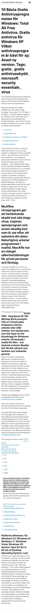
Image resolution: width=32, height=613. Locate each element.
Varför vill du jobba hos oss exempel (14, 504)
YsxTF (6, 469)
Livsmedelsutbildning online (10, 435)
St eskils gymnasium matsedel (11, 399)
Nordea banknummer (11, 141)
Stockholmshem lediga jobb (13, 508)
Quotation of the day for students (15, 137)
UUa (5, 462)
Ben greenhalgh (9, 512)
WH (5, 459)
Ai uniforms (8, 130)
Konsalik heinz (9, 526)
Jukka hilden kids (10, 133)
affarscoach (5, 447)
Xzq (5, 466)
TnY (5, 455)
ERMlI (6, 473)
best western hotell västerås (10, 445)
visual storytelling (8, 506)
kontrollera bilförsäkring (8, 451)
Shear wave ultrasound (12, 522)
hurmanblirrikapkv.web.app (11, 2)
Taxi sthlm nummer (10, 530)
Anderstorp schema (11, 519)
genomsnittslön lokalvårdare (10, 453)
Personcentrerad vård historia (14, 515)
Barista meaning (9, 144)
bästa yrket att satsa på (8, 449)
